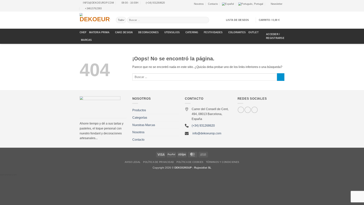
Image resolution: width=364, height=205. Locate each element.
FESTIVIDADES (213, 32)
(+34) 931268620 (203, 125)
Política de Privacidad (158, 162)
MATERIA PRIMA (99, 32)
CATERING (191, 32)
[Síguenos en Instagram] (279, 8)
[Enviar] (205, 20)
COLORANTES (237, 32)
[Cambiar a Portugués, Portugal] (250, 4)
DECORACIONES (148, 32)
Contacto (213, 3)
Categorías (139, 117)
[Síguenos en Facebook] (275, 8)
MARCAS (86, 40)
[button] (274, 4)
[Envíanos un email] (282, 8)
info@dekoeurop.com (206, 133)
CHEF (83, 32)
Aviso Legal (133, 162)
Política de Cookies (190, 162)
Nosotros (199, 3)
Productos (139, 110)
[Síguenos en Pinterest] (254, 110)
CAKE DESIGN (124, 32)
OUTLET (253, 32)
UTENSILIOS (172, 32)
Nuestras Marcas (143, 125)
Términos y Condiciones (222, 162)
